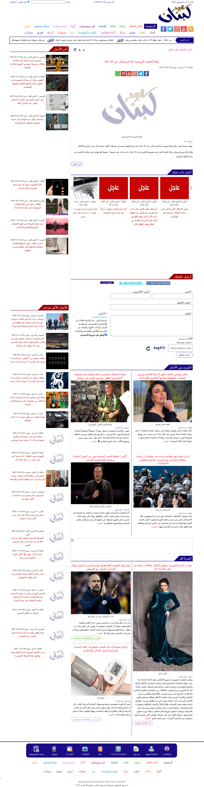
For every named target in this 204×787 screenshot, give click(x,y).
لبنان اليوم (23, 2)
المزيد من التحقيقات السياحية (86, 638)
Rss (100, 754)
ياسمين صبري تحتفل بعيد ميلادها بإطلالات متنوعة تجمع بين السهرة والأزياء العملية (27, 64)
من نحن (136, 754)
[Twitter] (131, 284)
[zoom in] (75, 49)
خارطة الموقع (152, 754)
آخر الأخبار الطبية (143, 723)
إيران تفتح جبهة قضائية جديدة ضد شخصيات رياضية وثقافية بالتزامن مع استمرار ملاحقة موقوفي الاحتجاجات (162, 460)
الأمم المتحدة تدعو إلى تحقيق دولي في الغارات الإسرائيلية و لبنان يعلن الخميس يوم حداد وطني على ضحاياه (28, 342)
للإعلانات (85, 754)
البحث (67, 2)
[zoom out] (83, 49)
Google (12, 2)
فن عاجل (173, 49)
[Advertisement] (83, 14)
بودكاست (167, 754)
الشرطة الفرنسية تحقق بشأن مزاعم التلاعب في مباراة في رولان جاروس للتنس (28, 541)
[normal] (79, 49)
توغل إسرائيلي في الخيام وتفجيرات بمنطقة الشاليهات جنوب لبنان (119, 213)
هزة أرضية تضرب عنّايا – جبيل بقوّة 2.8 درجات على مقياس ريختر (167, 40)
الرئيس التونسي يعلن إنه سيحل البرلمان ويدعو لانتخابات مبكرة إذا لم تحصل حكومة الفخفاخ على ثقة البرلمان (27, 597)
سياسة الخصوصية (36, 754)
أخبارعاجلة (186, 49)
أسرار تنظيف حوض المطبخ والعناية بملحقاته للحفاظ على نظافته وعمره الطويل (27, 247)
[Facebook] (158, 284)
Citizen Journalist (118, 754)
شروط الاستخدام (99, 317)
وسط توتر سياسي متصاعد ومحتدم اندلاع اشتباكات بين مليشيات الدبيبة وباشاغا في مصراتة (27, 401)
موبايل (55, 754)
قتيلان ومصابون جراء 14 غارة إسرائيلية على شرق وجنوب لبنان (96, 40)
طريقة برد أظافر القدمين (27, 613)
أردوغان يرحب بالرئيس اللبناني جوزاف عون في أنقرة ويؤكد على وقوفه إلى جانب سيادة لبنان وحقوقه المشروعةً (27, 322)
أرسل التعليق (184, 355)
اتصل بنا (69, 754)
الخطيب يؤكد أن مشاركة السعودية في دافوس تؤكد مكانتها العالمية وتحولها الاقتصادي (27, 83)
